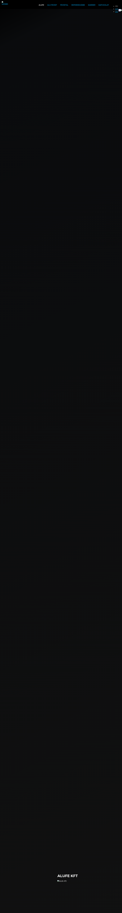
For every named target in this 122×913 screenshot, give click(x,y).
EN (116, 9)
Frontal (64, 5)
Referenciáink (78, 5)
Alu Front (52, 5)
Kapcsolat (104, 5)
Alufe (41, 5)
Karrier (91, 5)
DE (116, 11)
